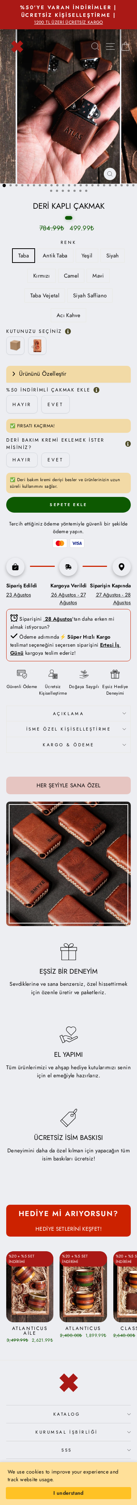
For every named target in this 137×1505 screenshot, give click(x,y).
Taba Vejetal (44, 295)
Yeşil (86, 256)
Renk (68, 242)
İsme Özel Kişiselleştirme (68, 729)
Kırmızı (41, 276)
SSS (66, 1450)
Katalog (66, 1414)
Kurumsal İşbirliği (66, 1432)
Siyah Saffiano (90, 295)
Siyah (112, 256)
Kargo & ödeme (68, 745)
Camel (71, 276)
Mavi (97, 276)
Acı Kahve (68, 315)
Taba (23, 256)
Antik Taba (55, 256)
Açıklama (68, 713)
